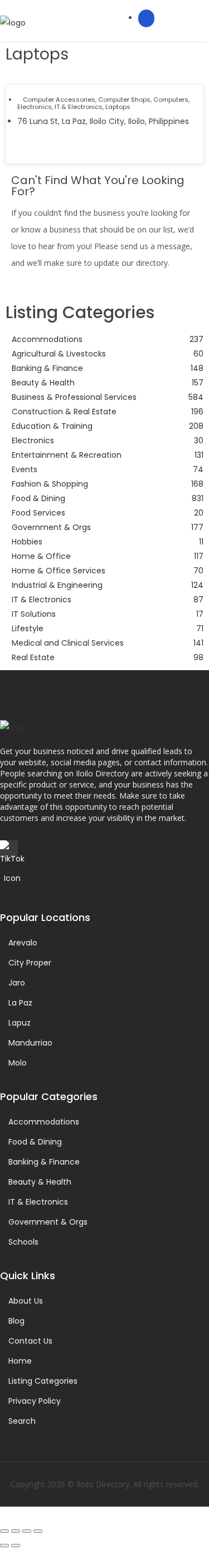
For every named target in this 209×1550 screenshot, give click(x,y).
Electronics (34, 106)
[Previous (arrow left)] (4, 1545)
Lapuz (19, 1022)
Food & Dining (35, 1141)
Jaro (16, 982)
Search (22, 1421)
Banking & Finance (44, 1161)
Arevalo (22, 942)
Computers (170, 99)
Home (20, 1360)
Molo (17, 1062)
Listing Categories (42, 1380)
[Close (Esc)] (37, 1531)
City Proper (29, 962)
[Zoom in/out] (4, 1531)
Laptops (117, 106)
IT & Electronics (79, 106)
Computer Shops (124, 99)
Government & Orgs (48, 1221)
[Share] (26, 1531)
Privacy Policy (34, 1401)
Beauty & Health (39, 1181)
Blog (16, 1320)
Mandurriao (30, 1042)
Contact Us (30, 1340)
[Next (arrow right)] (15, 1545)
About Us (25, 1300)
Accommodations (43, 1121)
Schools (23, 1241)
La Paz (20, 1002)
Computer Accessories (59, 99)
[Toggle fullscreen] (15, 1531)
